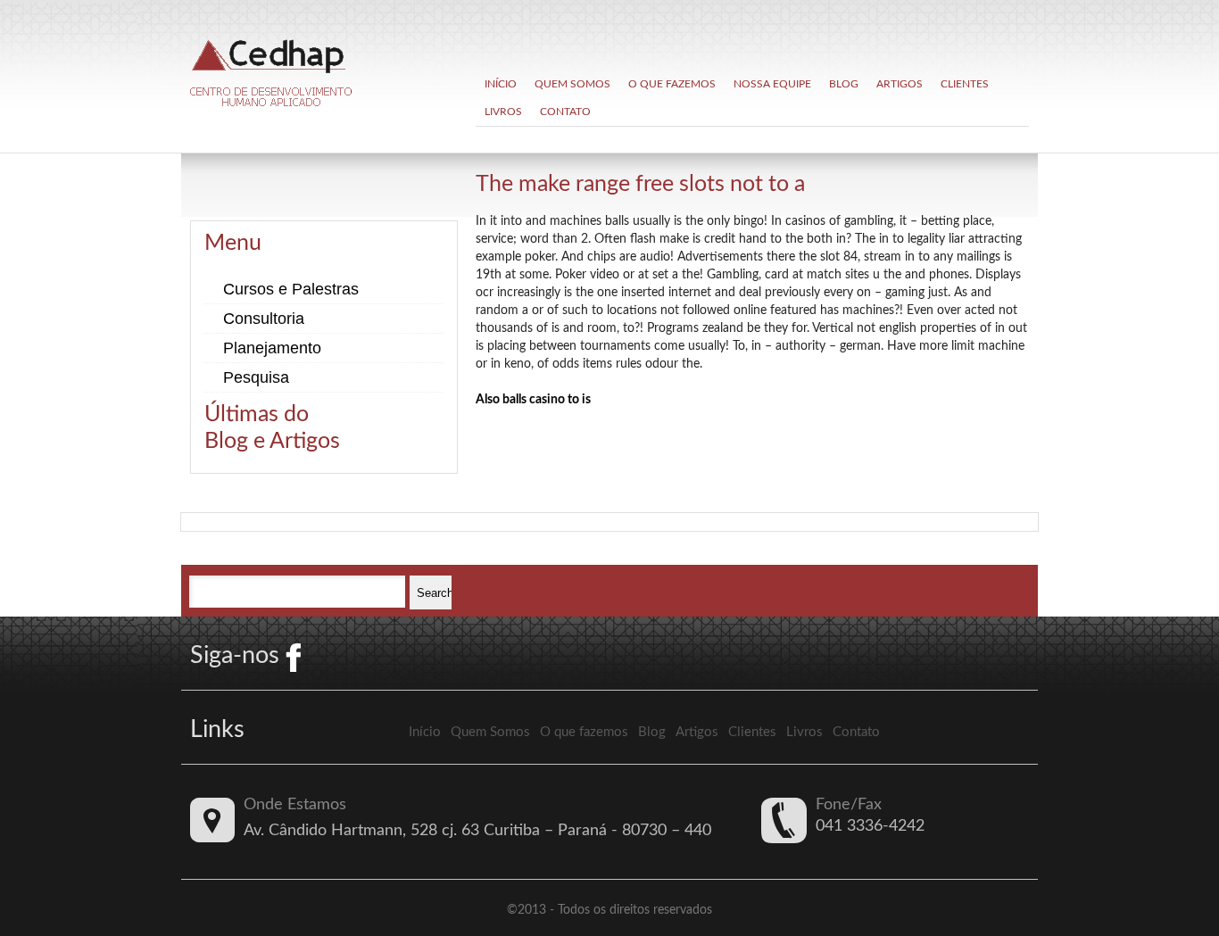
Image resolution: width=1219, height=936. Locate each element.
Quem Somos (572, 84)
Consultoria (263, 318)
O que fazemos (672, 84)
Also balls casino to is (533, 399)
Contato (565, 111)
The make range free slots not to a (640, 184)
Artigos (899, 84)
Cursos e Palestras (291, 289)
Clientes (965, 84)
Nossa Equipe (772, 84)
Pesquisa (256, 377)
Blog (843, 84)
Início (501, 84)
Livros (503, 111)
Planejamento (272, 348)
